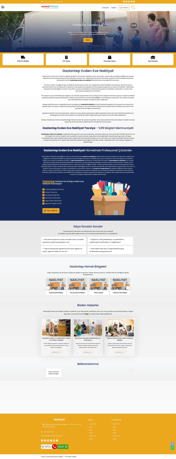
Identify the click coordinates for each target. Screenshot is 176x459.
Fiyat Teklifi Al (123, 8)
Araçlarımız (92, 424)
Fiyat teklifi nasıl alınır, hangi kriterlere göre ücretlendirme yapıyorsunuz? (106, 250)
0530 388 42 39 (59, 1)
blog (86, 314)
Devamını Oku (55, 352)
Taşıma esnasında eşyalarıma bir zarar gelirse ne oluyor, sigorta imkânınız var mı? (62, 250)
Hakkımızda (92, 436)
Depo (90, 430)
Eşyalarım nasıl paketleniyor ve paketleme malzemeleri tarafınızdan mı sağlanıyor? (106, 240)
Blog (90, 427)
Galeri (91, 433)
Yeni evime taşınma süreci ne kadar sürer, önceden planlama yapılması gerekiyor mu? (63, 240)
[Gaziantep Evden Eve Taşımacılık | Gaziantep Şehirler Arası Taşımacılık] (49, 7)
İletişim (113, 8)
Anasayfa (105, 8)
